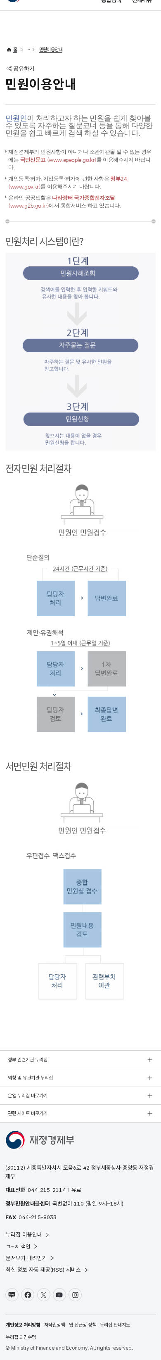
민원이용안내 (50, 49)
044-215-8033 (38, 1217)
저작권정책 (54, 1325)
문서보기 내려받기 (26, 1258)
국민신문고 (58, 160)
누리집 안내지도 (115, 1325)
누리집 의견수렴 (21, 1337)
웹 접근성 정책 (82, 1325)
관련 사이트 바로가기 (27, 1113)
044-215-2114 (47, 1190)
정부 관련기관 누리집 (27, 1060)
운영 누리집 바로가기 (27, 1096)
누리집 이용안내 (24, 1234)
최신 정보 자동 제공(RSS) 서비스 (43, 1269)
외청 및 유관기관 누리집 (30, 1078)
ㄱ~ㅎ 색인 (18, 1246)
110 (79, 1203)
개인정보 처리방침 (23, 1325)
